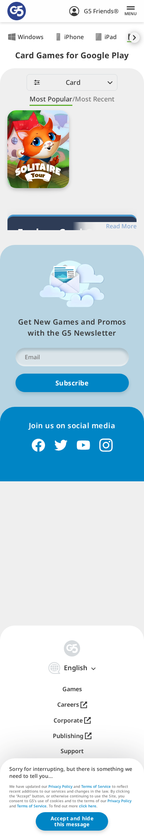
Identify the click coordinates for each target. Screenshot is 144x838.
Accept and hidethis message (72, 821)
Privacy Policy (60, 786)
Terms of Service (96, 786)
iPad (110, 37)
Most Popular (51, 99)
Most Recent (94, 99)
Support (72, 751)
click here (87, 806)
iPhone (74, 37)
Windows (31, 37)
